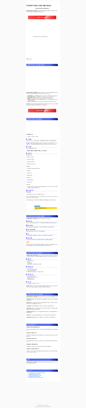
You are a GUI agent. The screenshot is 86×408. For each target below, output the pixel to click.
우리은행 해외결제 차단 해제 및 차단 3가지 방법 (37, 372)
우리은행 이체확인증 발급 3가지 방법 (35, 375)
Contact (47, 405)
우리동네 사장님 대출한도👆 (42, 17)
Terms (44, 405)
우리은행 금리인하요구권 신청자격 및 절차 (36, 377)
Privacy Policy (40, 405)
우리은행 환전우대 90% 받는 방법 (34, 374)
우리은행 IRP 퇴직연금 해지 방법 (34, 376)
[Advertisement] (42, 26)
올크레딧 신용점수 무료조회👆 (42, 110)
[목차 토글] (30, 59)
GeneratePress (48, 406)
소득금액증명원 (30, 268)
